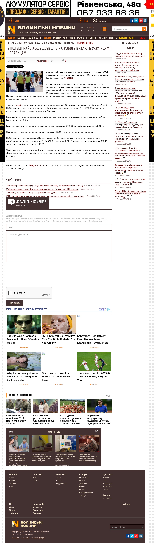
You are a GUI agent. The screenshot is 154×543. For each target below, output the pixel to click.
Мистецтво (107, 486)
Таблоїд (80, 38)
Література (107, 483)
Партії (35, 480)
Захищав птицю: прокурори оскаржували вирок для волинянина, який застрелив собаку (129, 168)
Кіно (104, 480)
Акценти (103, 38)
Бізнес (59, 480)
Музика (106, 477)
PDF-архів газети (130, 43)
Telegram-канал (36, 165)
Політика (21, 38)
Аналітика (22, 43)
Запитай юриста (85, 43)
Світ (11, 486)
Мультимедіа (53, 431)
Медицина (83, 477)
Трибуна (113, 38)
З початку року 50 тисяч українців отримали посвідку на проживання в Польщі (44, 185)
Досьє (51, 43)
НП (41, 38)
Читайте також (13, 180)
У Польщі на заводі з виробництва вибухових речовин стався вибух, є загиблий (45, 195)
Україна (12, 483)
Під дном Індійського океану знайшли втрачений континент (130, 54)
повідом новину (126, 38)
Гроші (58, 477)
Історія (105, 489)
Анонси (58, 43)
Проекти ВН (91, 38)
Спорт (72, 38)
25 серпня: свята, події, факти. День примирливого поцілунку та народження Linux (130, 79)
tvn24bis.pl (69, 77)
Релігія (82, 489)
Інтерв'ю (12, 43)
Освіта (82, 480)
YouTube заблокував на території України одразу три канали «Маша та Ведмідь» (129, 124)
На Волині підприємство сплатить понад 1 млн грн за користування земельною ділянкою (129, 137)
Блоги (44, 43)
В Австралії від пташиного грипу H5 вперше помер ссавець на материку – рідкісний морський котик (127, 66)
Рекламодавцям (38, 537)
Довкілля (83, 483)
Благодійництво (86, 492)
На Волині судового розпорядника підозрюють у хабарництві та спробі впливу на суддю (129, 111)
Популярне (68, 43)
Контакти (25, 537)
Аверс (142, 38)
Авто (65, 38)
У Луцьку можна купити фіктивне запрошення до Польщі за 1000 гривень (42, 188)
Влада (35, 477)
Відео (37, 43)
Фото (30, 43)
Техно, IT (83, 495)
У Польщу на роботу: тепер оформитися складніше (31, 192)
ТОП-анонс (107, 498)
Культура (57, 38)
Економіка (33, 38)
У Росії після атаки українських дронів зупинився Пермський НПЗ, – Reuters (130, 182)
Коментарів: (43, 60)
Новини (130, 47)
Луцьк (11, 477)
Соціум (83, 474)
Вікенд (82, 486)
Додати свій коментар (31, 202)
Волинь (12, 480)
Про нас (15, 537)
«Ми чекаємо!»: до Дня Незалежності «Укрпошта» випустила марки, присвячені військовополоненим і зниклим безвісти (130, 153)
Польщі (17, 104)
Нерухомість (61, 483)
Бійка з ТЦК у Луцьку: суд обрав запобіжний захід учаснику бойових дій (130, 193)
